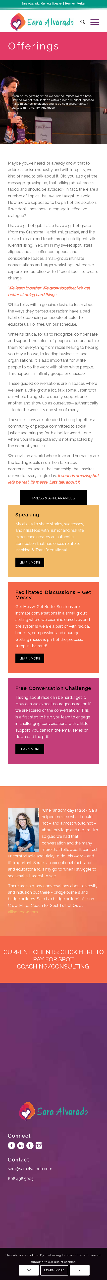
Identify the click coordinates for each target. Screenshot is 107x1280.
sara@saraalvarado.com (30, 1168)
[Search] (80, 22)
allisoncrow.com (23, 912)
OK (29, 1270)
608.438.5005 (21, 1178)
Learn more (54, 1270)
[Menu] (92, 22)
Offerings (33, 46)
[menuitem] (80, 22)
